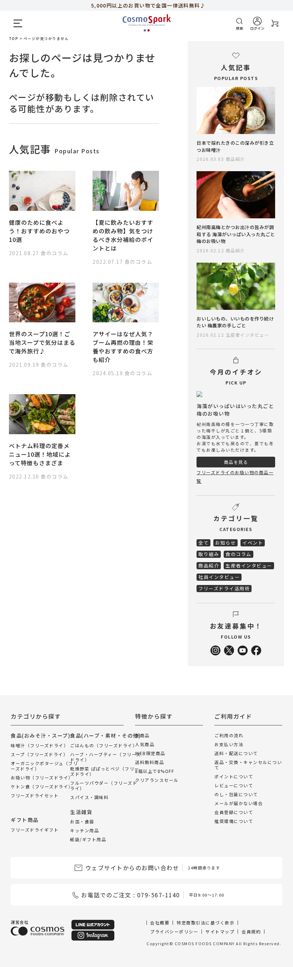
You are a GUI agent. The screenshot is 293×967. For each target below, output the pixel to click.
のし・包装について (236, 794)
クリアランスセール (157, 780)
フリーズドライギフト (35, 829)
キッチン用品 (84, 830)
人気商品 (144, 744)
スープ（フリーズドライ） (39, 754)
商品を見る (236, 462)
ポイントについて (233, 776)
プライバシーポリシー (174, 931)
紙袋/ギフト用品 (88, 839)
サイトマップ (219, 931)
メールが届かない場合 (238, 803)
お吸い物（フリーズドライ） (42, 777)
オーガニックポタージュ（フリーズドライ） (44, 765)
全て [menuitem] (203, 542)
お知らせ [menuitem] (225, 542)
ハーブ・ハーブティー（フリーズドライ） (105, 756)
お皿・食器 (82, 821)
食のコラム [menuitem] (238, 554)
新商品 (142, 735)
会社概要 (159, 922)
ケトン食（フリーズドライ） (42, 786)
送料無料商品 (149, 762)
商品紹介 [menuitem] (208, 565)
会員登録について (233, 812)
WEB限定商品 (150, 753)
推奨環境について (233, 821)
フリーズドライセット (35, 795)
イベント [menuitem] (252, 542)
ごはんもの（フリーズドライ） (103, 745)
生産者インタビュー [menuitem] (248, 565)
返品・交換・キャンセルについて (248, 764)
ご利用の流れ (228, 735)
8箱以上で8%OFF (154, 771)
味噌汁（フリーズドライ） (39, 745)
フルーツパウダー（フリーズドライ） (103, 785)
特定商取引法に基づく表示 (205, 922)
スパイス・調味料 (89, 797)
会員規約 (251, 931)
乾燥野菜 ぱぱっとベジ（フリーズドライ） (104, 771)
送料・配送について (236, 753)
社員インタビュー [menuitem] (219, 577)
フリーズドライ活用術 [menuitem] (224, 588)
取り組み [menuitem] (208, 554)
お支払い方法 (228, 744)
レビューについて (233, 785)
